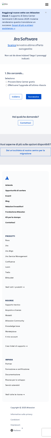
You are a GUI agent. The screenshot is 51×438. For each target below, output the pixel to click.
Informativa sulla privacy (21, 414)
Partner (8, 364)
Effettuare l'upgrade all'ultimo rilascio (27, 85)
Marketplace (10, 331)
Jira (6, 246)
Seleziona (10, 78)
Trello (7, 272)
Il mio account (11, 337)
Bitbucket (9, 278)
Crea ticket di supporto (15, 346)
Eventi (8, 196)
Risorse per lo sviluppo (15, 380)
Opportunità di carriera (15, 190)
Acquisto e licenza (13, 310)
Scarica (12, 45)
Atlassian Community (14, 321)
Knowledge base (12, 326)
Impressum (15, 425)
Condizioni (15, 420)
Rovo (7, 240)
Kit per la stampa (13, 217)
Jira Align (9, 251)
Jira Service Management (16, 256)
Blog (7, 201)
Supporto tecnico (12, 305)
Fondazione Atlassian (15, 212)
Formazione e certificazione (17, 369)
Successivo (33, 96)
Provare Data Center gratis (21, 81)
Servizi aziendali (12, 385)
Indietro (16, 96)
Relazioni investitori (14, 206)
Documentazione (12, 374)
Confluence (10, 262)
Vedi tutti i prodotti (13, 287)
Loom (7, 267)
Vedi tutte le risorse (13, 394)
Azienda (9, 185)
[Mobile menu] (46, 4)
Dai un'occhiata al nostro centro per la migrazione (25, 152)
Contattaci (25, 122)
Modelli (8, 315)
